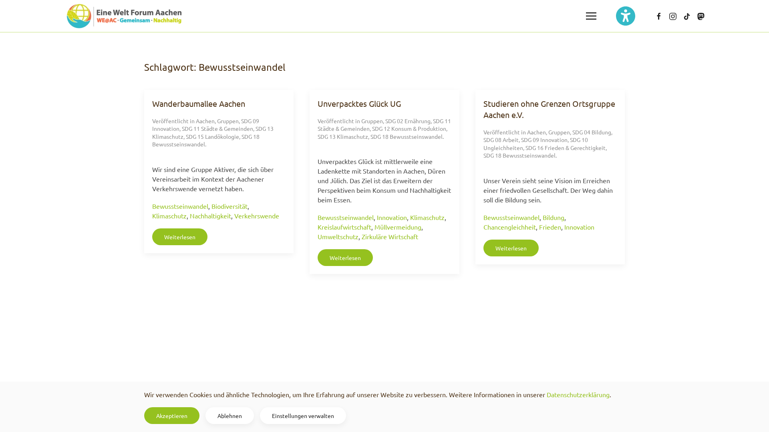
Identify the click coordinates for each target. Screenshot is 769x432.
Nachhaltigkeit (210, 216)
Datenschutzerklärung (578, 394)
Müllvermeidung (397, 227)
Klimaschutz (169, 216)
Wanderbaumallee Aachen (198, 103)
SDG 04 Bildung (591, 132)
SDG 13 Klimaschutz (343, 136)
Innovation (392, 217)
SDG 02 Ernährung (408, 120)
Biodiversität (229, 206)
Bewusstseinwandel (180, 206)
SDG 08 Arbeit (501, 139)
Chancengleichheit (509, 227)
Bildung (553, 217)
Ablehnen (229, 415)
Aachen (205, 120)
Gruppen (228, 120)
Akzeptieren (171, 415)
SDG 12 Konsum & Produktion (409, 128)
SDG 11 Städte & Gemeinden (217, 128)
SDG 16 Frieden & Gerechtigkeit (565, 147)
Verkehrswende (256, 216)
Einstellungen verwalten (303, 415)
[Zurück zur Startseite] (124, 16)
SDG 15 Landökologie (212, 136)
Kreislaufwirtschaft (344, 227)
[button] (591, 16)
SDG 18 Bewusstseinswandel (406, 136)
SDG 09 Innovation (544, 139)
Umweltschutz (338, 236)
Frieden (550, 227)
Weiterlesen (179, 236)
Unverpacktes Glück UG (359, 103)
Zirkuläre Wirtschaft (390, 236)
